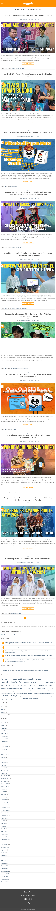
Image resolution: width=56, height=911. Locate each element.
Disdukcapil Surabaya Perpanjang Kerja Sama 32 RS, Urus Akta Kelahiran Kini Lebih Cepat (25, 647)
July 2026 (3, 725)
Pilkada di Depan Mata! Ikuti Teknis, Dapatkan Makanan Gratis (28, 133)
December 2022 (5, 839)
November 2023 (5, 810)
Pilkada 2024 (14, 186)
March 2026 (4, 736)
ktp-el (25, 308)
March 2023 (4, 831)
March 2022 (4, 863)
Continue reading (28, 63)
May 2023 (3, 826)
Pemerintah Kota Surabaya (44, 693)
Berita (28, 13)
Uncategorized (4, 714)
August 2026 (4, 722)
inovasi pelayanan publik (15, 552)
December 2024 (5, 775)
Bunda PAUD (23, 685)
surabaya (10, 699)
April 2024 (3, 797)
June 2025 (3, 760)
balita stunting (18, 685)
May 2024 (3, 794)
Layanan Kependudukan (43, 690)
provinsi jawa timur (24, 552)
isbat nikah (48, 688)
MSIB (23, 693)
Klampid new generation (24, 690)
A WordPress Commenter (7, 670)
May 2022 (3, 858)
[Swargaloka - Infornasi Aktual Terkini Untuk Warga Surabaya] (28, 3)
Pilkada (15, 429)
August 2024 (4, 786)
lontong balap (8, 693)
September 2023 (5, 815)
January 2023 (4, 836)
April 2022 (3, 860)
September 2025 (5, 752)
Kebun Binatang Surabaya (15, 368)
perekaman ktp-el (14, 613)
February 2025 (4, 770)
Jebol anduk (22, 68)
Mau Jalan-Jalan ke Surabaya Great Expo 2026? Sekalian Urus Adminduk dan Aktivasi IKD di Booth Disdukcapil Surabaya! (28, 651)
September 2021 (5, 879)
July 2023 (3, 820)
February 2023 (4, 834)
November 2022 (5, 842)
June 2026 (3, 728)
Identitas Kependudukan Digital (15, 688)
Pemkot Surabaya (10, 696)
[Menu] (2, 3)
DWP (21, 247)
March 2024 (4, 799)
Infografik (3, 712)
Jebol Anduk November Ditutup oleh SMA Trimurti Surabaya (28, 15)
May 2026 (3, 730)
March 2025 (4, 767)
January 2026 (4, 741)
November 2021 (5, 873)
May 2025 (3, 762)
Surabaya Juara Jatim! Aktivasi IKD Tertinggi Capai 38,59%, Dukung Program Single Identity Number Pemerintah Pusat (28, 643)
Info (28, 130)
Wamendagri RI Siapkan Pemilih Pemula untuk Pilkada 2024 (28, 559)
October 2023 (4, 812)
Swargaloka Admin (35, 19)
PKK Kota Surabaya (35, 696)
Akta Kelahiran (51, 682)
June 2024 (3, 791)
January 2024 (4, 805)
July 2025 (3, 757)
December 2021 (5, 871)
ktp (29, 690)
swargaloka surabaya (24, 368)
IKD (11, 186)
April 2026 (3, 733)
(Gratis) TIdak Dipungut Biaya (13, 679)
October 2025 (4, 749)
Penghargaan (19, 696)
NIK (13, 429)
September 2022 (5, 847)
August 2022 (4, 850)
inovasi (25, 688)
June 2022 (3, 855)
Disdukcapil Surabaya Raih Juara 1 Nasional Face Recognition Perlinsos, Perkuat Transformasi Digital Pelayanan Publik (28, 656)
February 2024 (4, 802)
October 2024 (4, 781)
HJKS (7, 688)
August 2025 (4, 754)
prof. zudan (41, 696)
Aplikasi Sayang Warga (12, 685)
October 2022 (4, 844)
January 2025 (4, 773)
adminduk (28, 679)
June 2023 (3, 823)
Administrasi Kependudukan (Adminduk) (36, 682)
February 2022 (4, 865)
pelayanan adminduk (31, 693)
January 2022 (4, 868)
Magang (20, 693)
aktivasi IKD (13, 126)
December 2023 (5, 807)
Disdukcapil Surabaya (15, 68)
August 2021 (4, 881)
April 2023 (3, 828)
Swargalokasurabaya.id (31, 699)
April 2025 (3, 765)
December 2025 (5, 744)
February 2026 (4, 738)
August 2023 (4, 818)
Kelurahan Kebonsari (20, 492)
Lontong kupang (15, 693)
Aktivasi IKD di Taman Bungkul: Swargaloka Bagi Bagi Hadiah (28, 74)
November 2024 (5, 778)
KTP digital (36, 690)
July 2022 (3, 852)
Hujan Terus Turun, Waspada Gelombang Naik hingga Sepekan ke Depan (31, 670)
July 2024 (3, 789)
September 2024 (5, 783)
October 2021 (4, 876)
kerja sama (14, 691)
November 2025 (5, 746)
